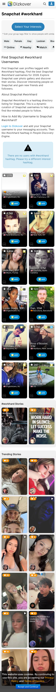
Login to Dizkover (12, 126)
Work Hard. (7, 413)
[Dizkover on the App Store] (4, 206)
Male (6, 41)
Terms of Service (34, 681)
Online (10, 47)
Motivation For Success (40, 413)
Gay (29, 41)
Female (18, 41)
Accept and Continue (28, 686)
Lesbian (41, 41)
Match (43, 47)
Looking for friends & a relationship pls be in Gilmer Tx (39, 618)
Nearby (26, 47)
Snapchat (11, 13)
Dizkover (22, 4)
